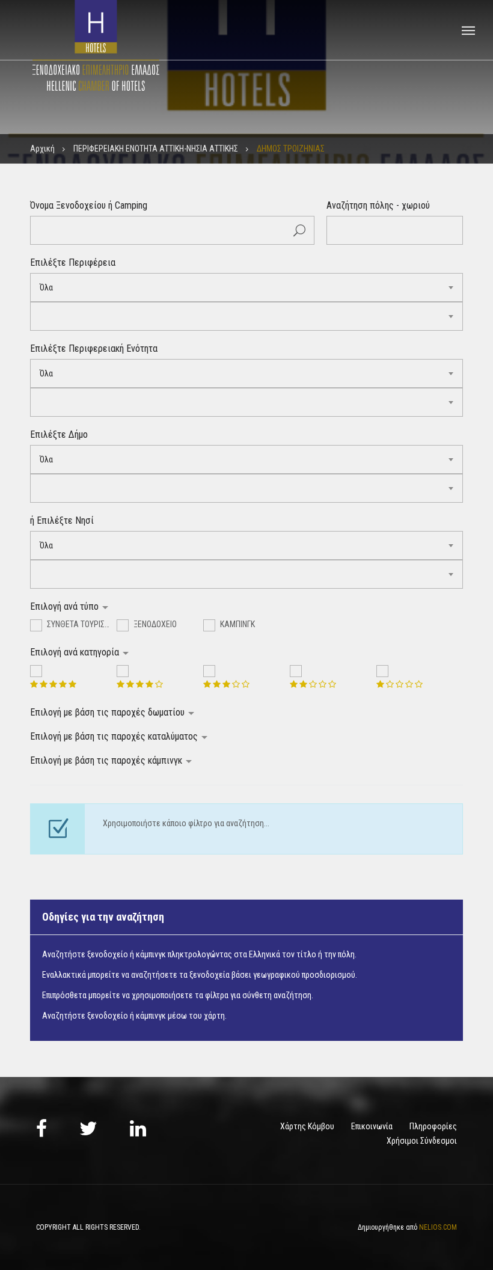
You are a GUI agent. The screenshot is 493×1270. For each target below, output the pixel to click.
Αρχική (42, 148)
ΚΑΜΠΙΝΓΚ (236, 624)
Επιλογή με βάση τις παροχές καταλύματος (115, 736)
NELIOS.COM (438, 1227)
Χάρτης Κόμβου (307, 1126)
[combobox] (246, 287)
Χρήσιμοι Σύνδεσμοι (422, 1141)
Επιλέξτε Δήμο (59, 434)
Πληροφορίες (433, 1126)
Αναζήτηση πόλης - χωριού (378, 205)
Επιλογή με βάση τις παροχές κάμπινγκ (107, 760)
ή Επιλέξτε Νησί (62, 520)
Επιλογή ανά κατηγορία (75, 652)
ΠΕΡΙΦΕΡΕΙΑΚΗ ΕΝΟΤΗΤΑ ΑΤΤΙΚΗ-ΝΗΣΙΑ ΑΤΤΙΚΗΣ (155, 148)
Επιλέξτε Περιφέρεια (72, 262)
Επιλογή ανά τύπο (65, 606)
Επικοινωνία (372, 1126)
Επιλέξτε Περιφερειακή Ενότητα (94, 348)
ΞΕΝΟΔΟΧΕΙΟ (154, 624)
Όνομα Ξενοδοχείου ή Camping (88, 205)
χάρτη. (215, 1015)
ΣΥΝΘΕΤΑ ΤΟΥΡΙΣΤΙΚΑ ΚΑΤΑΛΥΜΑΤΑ (81, 624)
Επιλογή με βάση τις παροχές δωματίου (108, 712)
